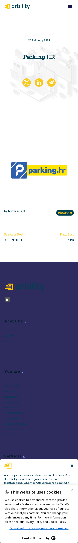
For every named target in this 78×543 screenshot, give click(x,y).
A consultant (12, 402)
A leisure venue (14, 429)
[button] (72, 466)
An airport (10, 407)
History (9, 335)
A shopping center (15, 423)
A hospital (10, 418)
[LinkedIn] (39, 82)
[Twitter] (26, 82)
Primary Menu (70, 7)
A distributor (12, 386)
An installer (11, 396)
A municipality (13, 413)
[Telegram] (51, 82)
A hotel (8, 434)
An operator (11, 391)
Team (7, 341)
